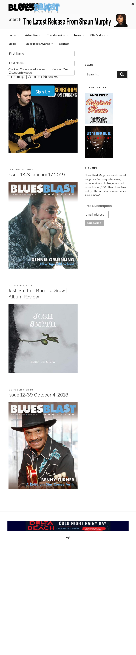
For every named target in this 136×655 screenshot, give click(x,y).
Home (12, 35)
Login (68, 537)
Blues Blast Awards (38, 43)
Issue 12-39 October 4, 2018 (38, 395)
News (77, 35)
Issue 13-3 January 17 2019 (36, 174)
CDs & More (97, 35)
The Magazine (56, 35)
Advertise (31, 35)
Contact (64, 43)
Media (12, 43)
